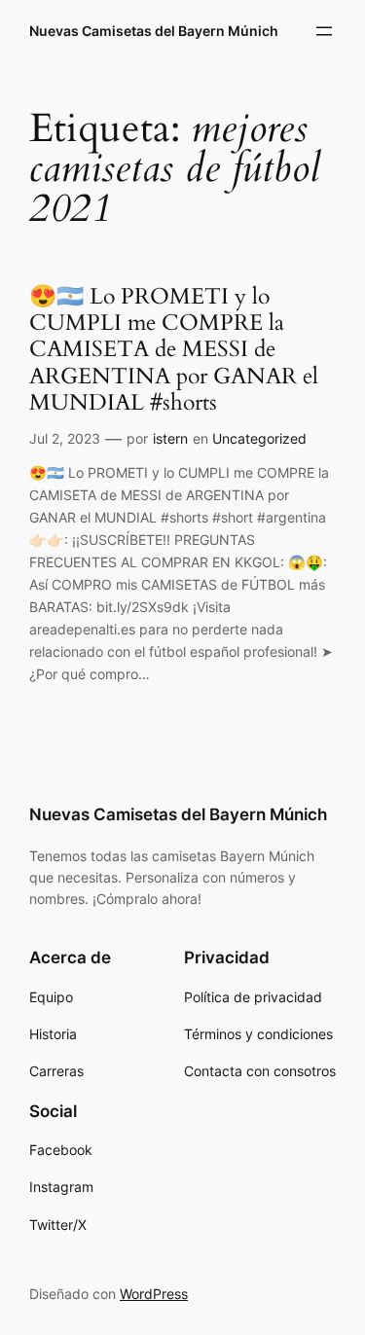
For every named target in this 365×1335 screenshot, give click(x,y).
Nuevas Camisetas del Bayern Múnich (153, 30)
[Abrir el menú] (324, 31)
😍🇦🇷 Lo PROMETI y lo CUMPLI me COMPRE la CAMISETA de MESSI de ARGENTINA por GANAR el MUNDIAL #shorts (173, 350)
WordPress (154, 1293)
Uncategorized (259, 438)
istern (170, 438)
